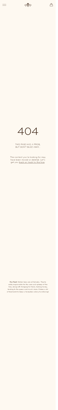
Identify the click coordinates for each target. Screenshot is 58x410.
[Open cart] (51, 5)
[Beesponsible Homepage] (28, 5)
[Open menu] (4, 5)
